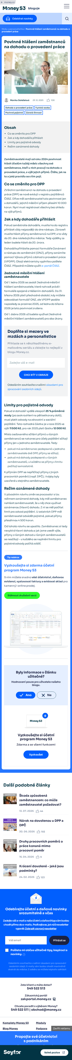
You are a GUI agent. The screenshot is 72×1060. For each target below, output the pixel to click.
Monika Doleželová (19, 100)
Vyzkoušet (36, 754)
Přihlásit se (59, 940)
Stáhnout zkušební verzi (22, 595)
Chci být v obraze (36, 374)
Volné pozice (52, 1052)
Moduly (41, 1022)
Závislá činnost (34, 112)
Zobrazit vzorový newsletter (41, 928)
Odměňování (10, 795)
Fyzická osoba (42, 107)
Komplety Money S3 (16, 1022)
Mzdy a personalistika (13, 29)
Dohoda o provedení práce (18, 107)
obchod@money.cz (46, 1010)
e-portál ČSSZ (50, 265)
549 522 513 (36, 988)
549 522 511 (20, 1010)
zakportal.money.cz (36, 999)
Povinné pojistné (14, 112)
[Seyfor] (12, 1052)
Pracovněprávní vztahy (10, 841)
